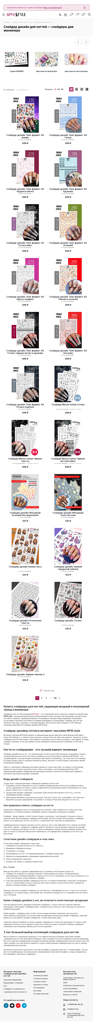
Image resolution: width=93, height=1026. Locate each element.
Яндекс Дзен (12, 1005)
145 (55, 698)
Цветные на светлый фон (76, 71)
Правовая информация (13, 980)
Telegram (24, 1005)
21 (55, 89)
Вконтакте (6, 1005)
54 (58, 89)
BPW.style (35, 714)
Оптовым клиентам (40, 994)
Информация (39, 971)
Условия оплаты (39, 982)
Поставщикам (38, 988)
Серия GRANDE (17, 71)
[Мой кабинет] (65, 15)
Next (86, 42)
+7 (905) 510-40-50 (75, 1004)
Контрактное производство (70, 972)
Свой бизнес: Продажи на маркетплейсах (73, 978)
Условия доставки (40, 975)
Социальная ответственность (15, 992)
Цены (65, 982)
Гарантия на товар (40, 985)
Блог (5, 986)
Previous (78, 42)
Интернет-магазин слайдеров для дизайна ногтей (15, 973)
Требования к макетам (72, 991)
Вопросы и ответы (70, 994)
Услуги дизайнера (70, 988)
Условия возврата (40, 979)
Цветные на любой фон (46, 71)
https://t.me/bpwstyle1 (52, 8)
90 (62, 89)
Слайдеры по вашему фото (14, 989)
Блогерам (37, 991)
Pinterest (18, 1005)
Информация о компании (13, 983)
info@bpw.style (73, 1009)
